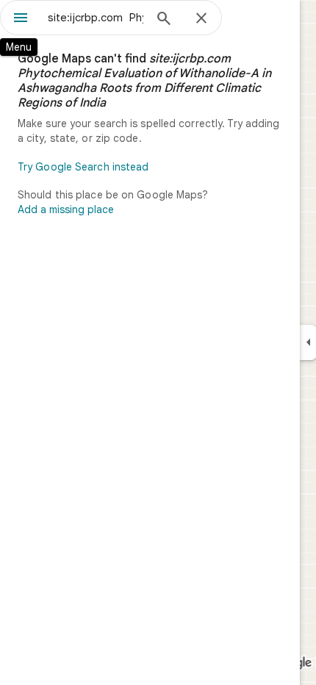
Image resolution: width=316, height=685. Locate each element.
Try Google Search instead (83, 166)
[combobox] (95, 17)
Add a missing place (66, 209)
